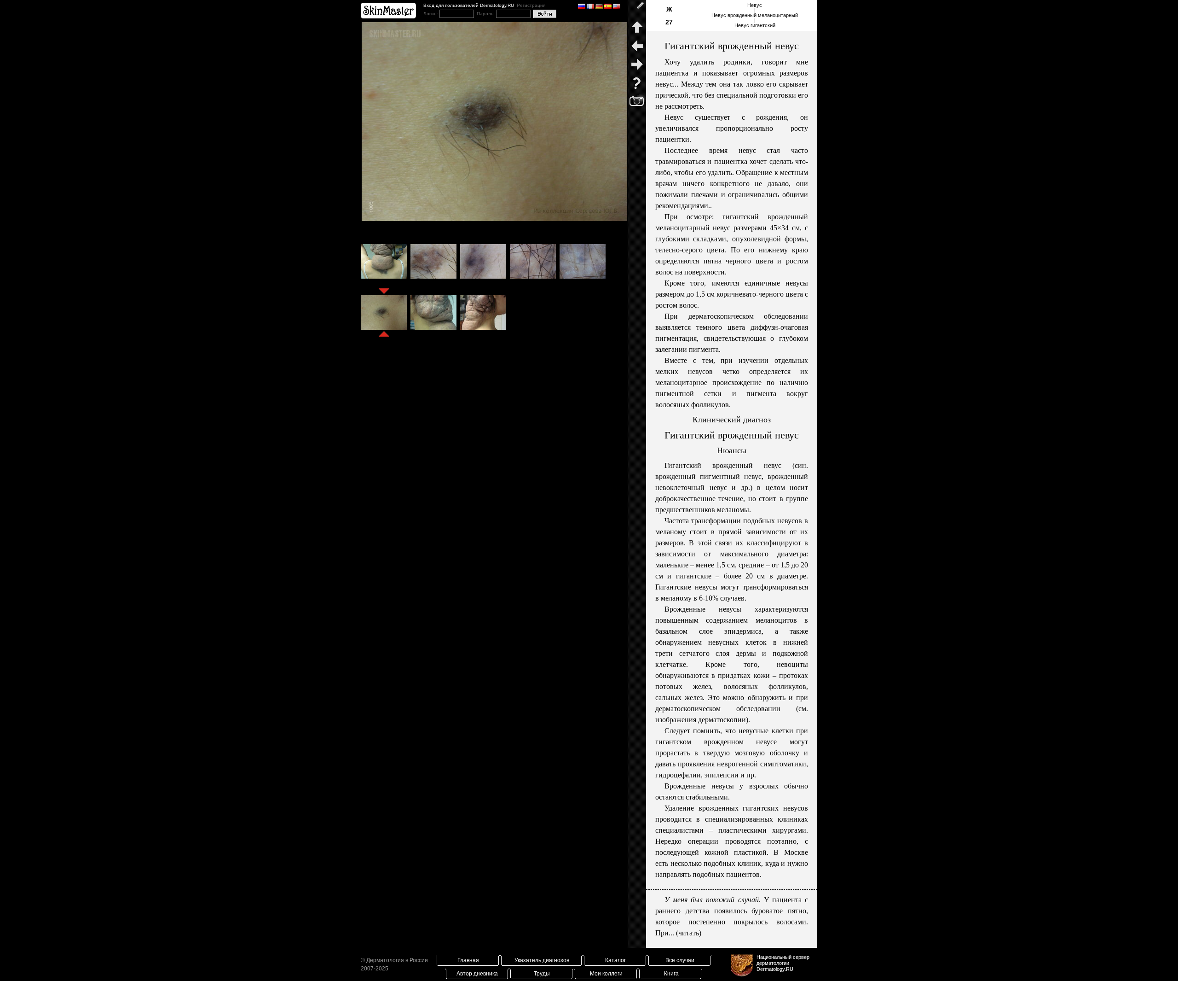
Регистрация (531, 5)
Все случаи (679, 960)
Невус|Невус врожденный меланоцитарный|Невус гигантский (754, 15)
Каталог (615, 960)
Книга (671, 973)
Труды (542, 973)
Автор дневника (477, 973)
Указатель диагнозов (541, 960)
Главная (468, 960)
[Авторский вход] (637, 9)
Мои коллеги (606, 973)
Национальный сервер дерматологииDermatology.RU (782, 963)
